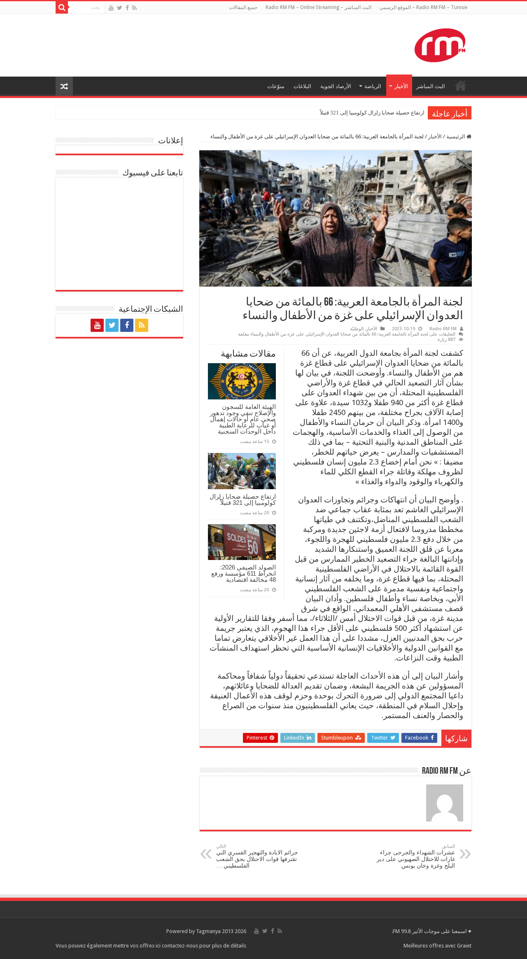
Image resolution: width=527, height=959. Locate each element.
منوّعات (275, 86)
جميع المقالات (243, 7)
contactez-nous (180, 946)
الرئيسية (456, 136)
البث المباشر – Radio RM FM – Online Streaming (318, 7)
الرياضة (372, 86)
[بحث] (62, 7)
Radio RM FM (443, 328)
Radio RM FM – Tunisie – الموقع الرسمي (423, 7)
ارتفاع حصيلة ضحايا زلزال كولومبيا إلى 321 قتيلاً (372, 113)
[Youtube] (111, 8)
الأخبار (401, 86)
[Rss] (134, 8)
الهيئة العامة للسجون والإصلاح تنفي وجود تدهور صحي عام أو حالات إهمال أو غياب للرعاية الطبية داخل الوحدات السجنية (243, 419)
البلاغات (302, 86)
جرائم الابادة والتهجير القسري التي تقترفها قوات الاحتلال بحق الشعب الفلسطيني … (257, 856)
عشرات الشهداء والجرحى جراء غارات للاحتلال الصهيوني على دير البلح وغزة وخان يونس (416, 856)
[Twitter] (119, 8)
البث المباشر (430, 86)
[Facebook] (127, 8)
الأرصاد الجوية (335, 86)
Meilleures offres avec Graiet (437, 946)
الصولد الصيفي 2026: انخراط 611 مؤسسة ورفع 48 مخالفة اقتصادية (243, 573)
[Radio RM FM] (440, 44)
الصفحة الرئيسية (460, 85)
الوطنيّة (357, 328)
